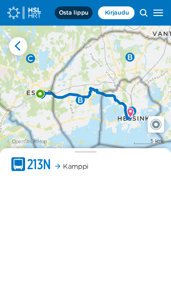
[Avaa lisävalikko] (158, 13)
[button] (156, 124)
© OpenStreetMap (27, 141)
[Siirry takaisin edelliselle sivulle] (18, 46)
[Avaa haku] (144, 13)
